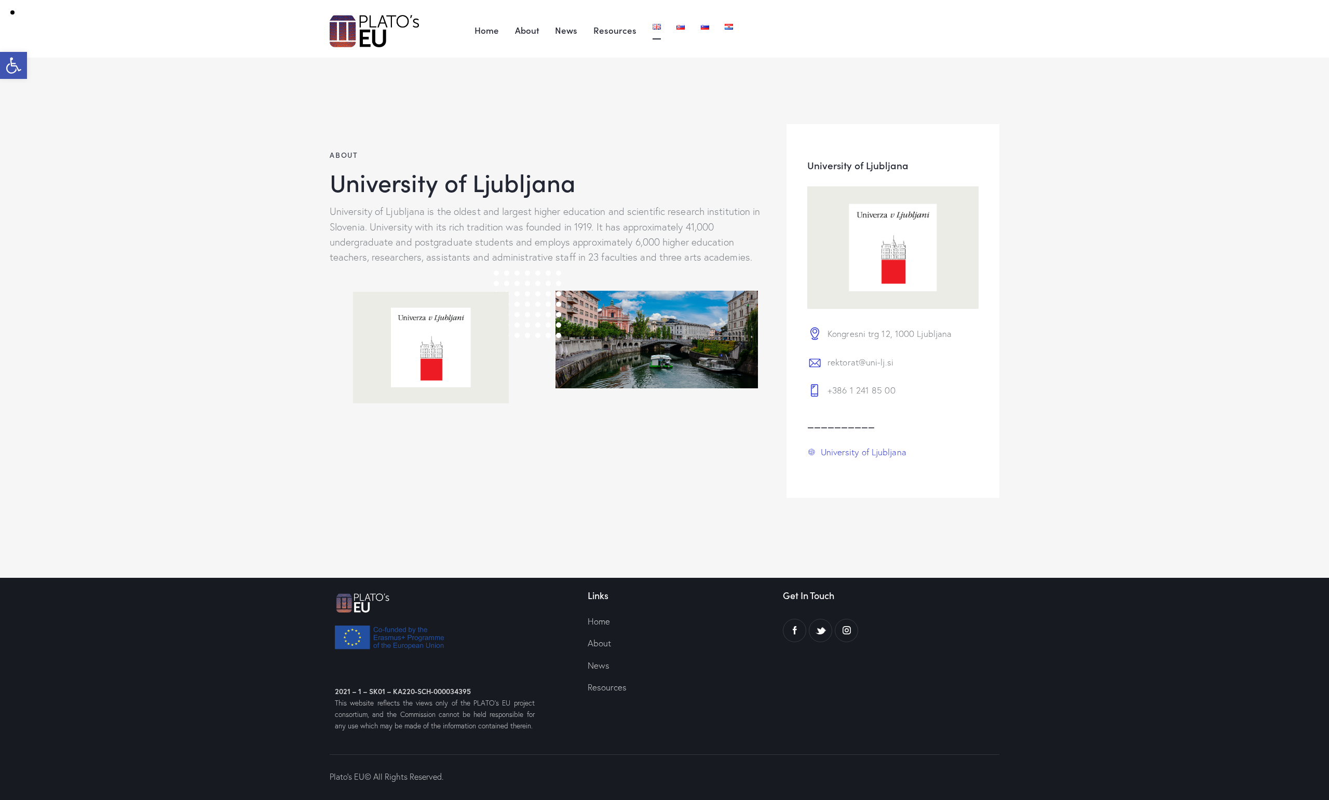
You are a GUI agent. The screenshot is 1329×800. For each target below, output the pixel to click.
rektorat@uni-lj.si (860, 362)
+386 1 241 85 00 (862, 390)
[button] (13, 65)
